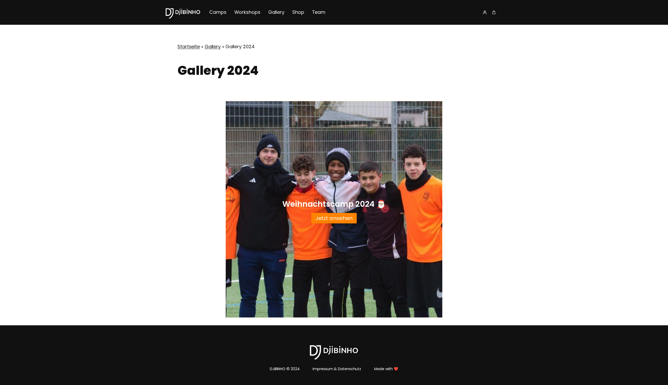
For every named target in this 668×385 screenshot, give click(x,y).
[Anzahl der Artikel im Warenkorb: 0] (493, 12)
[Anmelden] (484, 12)
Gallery (213, 46)
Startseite (188, 46)
